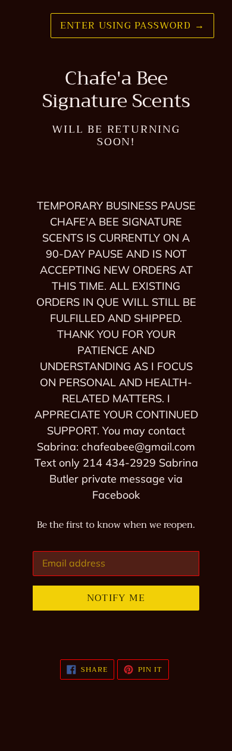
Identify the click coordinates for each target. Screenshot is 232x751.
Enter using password (132, 25)
